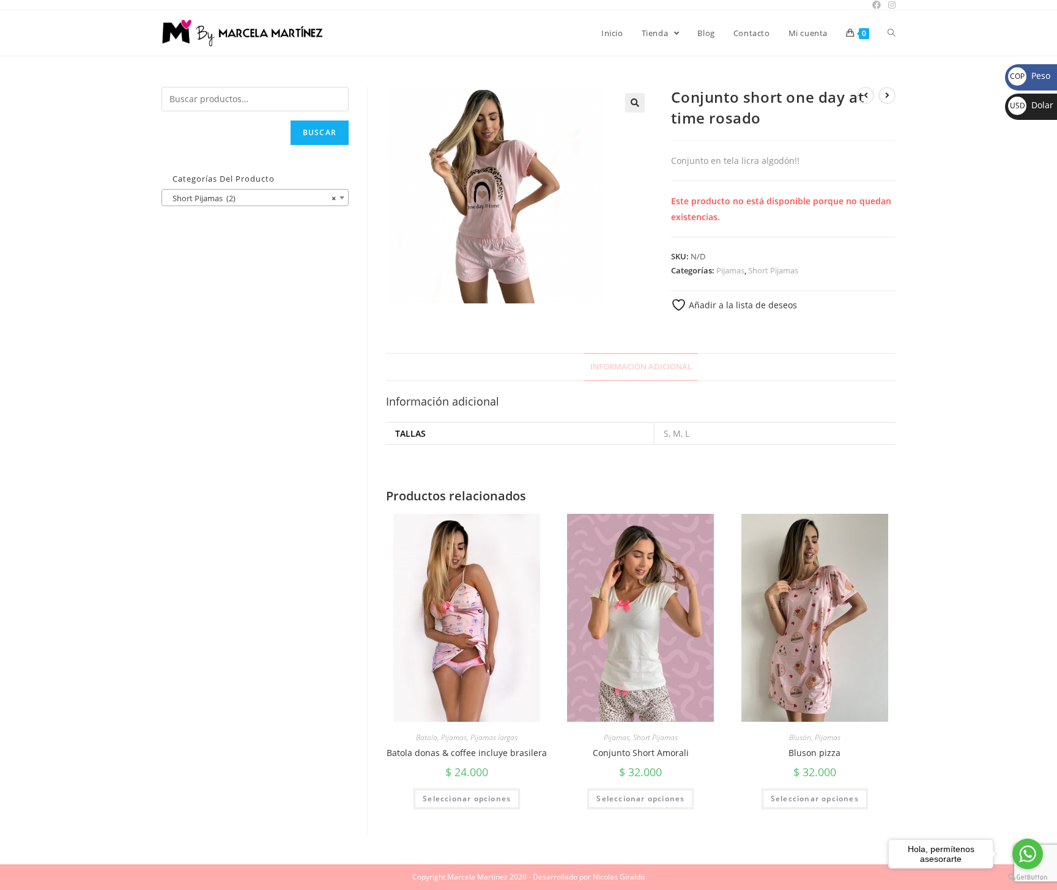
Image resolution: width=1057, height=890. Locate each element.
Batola (426, 737)
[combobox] (255, 197)
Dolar (1031, 105)
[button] (635, 103)
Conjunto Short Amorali (641, 752)
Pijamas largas (493, 737)
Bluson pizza (814, 752)
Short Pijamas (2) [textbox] (251, 198)
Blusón (800, 737)
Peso (1030, 75)
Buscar (319, 132)
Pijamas (730, 270)
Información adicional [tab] (641, 367)
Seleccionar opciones (467, 798)
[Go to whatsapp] (1027, 854)
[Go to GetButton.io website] (1027, 877)
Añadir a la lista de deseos (741, 305)
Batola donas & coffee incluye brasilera (467, 752)
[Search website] (891, 33)
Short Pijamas (773, 270)
